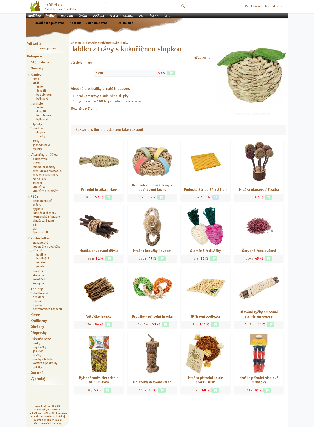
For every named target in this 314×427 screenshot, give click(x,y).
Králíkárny (39, 321)
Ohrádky (37, 327)
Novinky (37, 68)
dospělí (41, 91)
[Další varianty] (215, 197)
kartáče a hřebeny (44, 213)
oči (35, 225)
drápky (37, 205)
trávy (36, 141)
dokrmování (40, 159)
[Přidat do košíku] (171, 73)
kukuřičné (39, 279)
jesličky (38, 351)
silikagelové (40, 243)
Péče (35, 196)
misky (36, 343)
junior (40, 86)
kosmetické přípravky (46, 217)
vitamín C (39, 187)
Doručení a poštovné (50, 23)
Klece (35, 315)
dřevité (37, 250)
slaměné (38, 275)
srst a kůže (40, 179)
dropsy (40, 132)
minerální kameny (44, 167)
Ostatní (37, 372)
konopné (38, 283)
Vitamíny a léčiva (44, 154)
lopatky (38, 305)
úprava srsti (40, 232)
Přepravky (39, 332)
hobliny (41, 254)
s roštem (38, 297)
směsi (36, 83)
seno (36, 79)
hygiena (38, 209)
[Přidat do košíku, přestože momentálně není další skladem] (267, 390)
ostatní (41, 262)
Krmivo (36, 74)
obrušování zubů (43, 220)
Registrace (274, 6)
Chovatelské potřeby (84, 43)
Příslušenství (41, 339)
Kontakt (75, 23)
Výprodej (38, 378)
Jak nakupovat (96, 23)
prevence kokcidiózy (45, 175)
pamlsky (38, 128)
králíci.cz (53, 5)
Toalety (37, 289)
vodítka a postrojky (45, 363)
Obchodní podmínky (52, 416)
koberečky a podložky (46, 246)
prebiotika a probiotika (47, 171)
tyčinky (37, 124)
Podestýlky (40, 238)
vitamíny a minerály (45, 191)
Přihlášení (253, 6)
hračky (37, 355)
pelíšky (37, 367)
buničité (38, 271)
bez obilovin (44, 95)
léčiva (36, 163)
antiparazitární (42, 201)
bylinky (37, 149)
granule (38, 103)
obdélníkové (41, 293)
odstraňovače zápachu (47, 309)
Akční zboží (40, 62)
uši (35, 229)
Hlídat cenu (202, 57)
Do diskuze (125, 23)
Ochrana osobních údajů (47, 419)
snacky (40, 136)
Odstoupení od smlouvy (47, 423)
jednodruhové (42, 145)
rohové (37, 301)
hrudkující (42, 258)
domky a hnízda (43, 359)
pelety (40, 266)
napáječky (39, 347)
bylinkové (42, 98)
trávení (37, 183)
